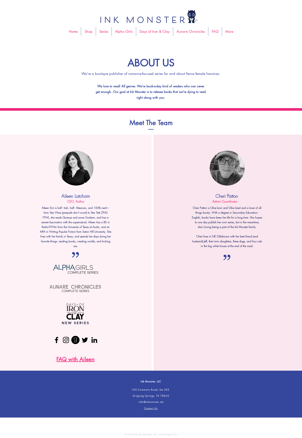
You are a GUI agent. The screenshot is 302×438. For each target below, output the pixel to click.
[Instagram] (66, 340)
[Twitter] (85, 340)
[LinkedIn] (94, 340)
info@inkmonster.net (151, 402)
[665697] (75, 340)
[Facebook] (56, 340)
